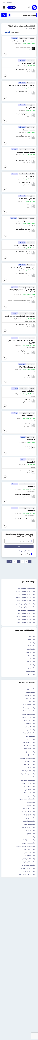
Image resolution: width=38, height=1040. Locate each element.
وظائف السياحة (30, 692)
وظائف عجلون (31, 674)
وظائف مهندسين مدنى (28, 868)
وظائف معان (31, 655)
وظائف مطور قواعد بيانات (27, 774)
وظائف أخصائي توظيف (28, 793)
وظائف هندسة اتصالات (28, 711)
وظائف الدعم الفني (29, 852)
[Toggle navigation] (3, 7)
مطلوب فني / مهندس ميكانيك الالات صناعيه (21, 290)
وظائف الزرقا (31, 646)
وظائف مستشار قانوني (28, 742)
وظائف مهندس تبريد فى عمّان (26, 588)
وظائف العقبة (31, 649)
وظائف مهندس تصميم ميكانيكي (25, 846)
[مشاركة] (5, 54)
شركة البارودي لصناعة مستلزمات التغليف (19, 300)
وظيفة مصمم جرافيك (28, 714)
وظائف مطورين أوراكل (28, 705)
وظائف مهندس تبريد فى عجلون (25, 616)
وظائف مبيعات (31, 777)
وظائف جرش (31, 668)
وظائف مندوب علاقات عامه (27, 874)
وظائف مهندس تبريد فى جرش (26, 610)
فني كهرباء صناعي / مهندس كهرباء (21, 267)
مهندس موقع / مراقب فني (24, 245)
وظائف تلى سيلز (30, 739)
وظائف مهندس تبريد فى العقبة (25, 597)
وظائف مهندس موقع (28, 843)
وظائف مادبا (31, 659)
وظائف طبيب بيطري (29, 849)
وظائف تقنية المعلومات (28, 780)
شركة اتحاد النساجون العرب (23, 47)
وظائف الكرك (31, 665)
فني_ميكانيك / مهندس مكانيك (23, 41)
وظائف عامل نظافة (29, 749)
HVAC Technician (28, 391)
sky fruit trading (24, 182)
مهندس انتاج (30, 176)
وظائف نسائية (31, 837)
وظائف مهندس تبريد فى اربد (26, 594)
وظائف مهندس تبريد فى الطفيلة (25, 613)
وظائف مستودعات (30, 761)
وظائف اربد (32, 643)
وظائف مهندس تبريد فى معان (26, 620)
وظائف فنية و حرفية (29, 733)
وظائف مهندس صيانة (28, 827)
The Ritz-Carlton (24, 470)
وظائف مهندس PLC (29, 871)
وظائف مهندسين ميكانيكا (27, 758)
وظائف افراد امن (30, 695)
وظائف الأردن (31, 636)
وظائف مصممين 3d (29, 723)
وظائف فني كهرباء (29, 727)
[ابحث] (4, 15)
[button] (29, 7)
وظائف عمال (31, 755)
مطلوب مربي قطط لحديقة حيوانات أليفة (20, 316)
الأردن (3, 2)
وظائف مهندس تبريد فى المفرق (25, 604)
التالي (9, 561)
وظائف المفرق (31, 652)
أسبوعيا (21, 554)
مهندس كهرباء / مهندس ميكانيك (22, 85)
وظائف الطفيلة (30, 671)
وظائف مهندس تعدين (28, 859)
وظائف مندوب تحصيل (29, 808)
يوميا (28, 554)
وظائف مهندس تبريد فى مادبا (26, 623)
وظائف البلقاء (31, 662)
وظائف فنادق (31, 730)
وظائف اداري (31, 701)
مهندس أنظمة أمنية (27, 198)
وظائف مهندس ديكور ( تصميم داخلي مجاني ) (21, 341)
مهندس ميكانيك (28, 130)
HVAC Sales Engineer (27, 367)
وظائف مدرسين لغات (29, 840)
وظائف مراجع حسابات (29, 745)
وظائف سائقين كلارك (29, 862)
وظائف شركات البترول (29, 717)
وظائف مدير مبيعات (29, 796)
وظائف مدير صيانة (30, 818)
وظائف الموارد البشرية (28, 783)
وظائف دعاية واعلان (29, 720)
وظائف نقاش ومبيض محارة (27, 799)
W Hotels (27, 446)
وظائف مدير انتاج (30, 856)
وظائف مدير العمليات (29, 821)
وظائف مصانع (31, 834)
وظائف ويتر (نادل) (30, 736)
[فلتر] (9, 15)
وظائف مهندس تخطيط (28, 771)
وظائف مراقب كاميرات (28, 865)
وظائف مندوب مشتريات (28, 812)
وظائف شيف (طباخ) (29, 824)
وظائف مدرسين (30, 752)
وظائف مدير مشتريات (29, 764)
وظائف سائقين (31, 802)
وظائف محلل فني (30, 790)
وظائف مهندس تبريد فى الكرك (26, 607)
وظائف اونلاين (31, 805)
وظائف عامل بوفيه (29, 815)
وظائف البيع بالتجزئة (29, 830)
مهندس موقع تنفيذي (27, 221)
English (9, 2)
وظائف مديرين (31, 689)
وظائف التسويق (30, 698)
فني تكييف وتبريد (28, 63)
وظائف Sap (31, 768)
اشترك (19, 546)
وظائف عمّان (31, 640)
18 (14, 561)
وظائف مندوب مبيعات (28, 708)
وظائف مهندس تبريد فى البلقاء (25, 601)
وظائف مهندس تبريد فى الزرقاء (25, 591)
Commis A (31, 440)
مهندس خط (30, 107)
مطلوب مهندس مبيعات (26, 152)
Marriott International (22, 495)
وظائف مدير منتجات (29, 786)
